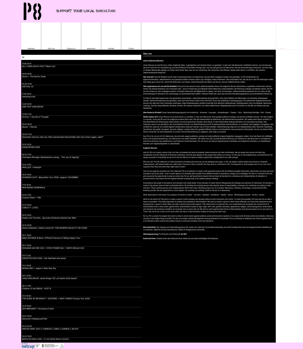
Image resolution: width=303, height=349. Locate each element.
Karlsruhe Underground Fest (34, 319)
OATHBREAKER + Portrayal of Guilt (38, 308)
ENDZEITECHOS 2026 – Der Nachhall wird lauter (44, 258)
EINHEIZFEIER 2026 (31, 147)
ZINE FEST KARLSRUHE (32, 106)
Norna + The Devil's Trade (34, 76)
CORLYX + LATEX (30, 207)
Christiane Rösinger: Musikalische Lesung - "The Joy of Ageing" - (51, 157)
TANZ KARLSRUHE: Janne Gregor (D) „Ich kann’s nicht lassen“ (49, 278)
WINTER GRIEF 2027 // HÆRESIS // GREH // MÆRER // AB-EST (50, 329)
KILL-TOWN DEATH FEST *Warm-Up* (39, 66)
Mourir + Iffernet (29, 127)
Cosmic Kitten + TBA (31, 197)
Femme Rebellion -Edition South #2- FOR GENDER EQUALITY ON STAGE (54, 228)
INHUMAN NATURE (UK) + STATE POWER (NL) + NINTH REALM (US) (53, 248)
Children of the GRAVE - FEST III (36, 288)
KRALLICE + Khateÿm (31, 167)
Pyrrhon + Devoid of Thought (35, 117)
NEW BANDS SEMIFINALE (33, 187)
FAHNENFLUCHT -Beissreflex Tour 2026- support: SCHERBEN (50, 177)
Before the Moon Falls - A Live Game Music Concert (45, 339)
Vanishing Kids (28, 96)
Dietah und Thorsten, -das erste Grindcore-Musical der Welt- (49, 218)
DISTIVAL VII (27, 86)
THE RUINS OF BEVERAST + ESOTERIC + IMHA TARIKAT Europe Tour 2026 (56, 298)
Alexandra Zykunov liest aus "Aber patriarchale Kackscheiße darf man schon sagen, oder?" (62, 137)
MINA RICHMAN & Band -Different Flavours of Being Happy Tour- (51, 238)
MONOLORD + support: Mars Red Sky (39, 268)
